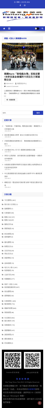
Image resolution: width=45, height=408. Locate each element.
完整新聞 (12, 100)
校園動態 (7, 279)
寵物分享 (7, 224)
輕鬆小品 (7, 220)
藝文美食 (7, 321)
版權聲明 (7, 209)
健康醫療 (7, 330)
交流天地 (7, 251)
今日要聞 (7, 200)
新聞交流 (7, 246)
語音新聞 (7, 334)
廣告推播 (7, 339)
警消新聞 (7, 304)
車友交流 (7, 254)
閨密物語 (7, 228)
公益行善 (7, 275)
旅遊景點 (7, 258)
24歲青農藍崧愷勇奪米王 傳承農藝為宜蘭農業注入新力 (23, 142)
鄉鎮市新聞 (8, 308)
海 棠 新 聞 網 (22, 379)
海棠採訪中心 (22, 83)
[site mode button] (37, 28)
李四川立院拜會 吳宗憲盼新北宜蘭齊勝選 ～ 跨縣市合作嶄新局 (23, 157)
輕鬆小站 (7, 217)
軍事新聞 (7, 312)
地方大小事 (8, 267)
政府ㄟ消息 (8, 284)
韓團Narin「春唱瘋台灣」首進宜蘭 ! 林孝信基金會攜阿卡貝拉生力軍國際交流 (22, 77)
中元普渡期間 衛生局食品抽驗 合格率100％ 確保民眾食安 (23, 175)
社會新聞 (7, 301)
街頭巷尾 (7, 270)
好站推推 (7, 343)
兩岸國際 (7, 237)
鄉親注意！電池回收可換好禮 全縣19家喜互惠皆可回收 (23, 183)
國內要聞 (7, 242)
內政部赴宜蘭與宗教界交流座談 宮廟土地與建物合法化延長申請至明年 (23, 166)
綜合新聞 (7, 234)
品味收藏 (7, 263)
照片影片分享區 (10, 204)
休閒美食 (7, 325)
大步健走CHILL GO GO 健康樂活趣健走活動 (19, 150)
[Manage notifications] (39, 403)
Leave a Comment (12, 86)
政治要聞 (7, 291)
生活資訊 (7, 318)
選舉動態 (7, 296)
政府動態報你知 (10, 287)
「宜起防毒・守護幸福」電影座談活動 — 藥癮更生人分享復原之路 (23, 127)
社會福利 (7, 213)
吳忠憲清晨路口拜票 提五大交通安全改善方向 (21, 135)
